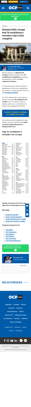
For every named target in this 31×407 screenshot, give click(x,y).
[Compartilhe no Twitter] (27, 210)
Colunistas (19, 308)
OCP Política (10, 236)
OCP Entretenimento (13, 241)
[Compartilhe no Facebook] (27, 206)
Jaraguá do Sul (9, 327)
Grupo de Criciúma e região (15, 221)
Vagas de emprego (15, 322)
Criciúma (11, 330)
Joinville (24, 327)
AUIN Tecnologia (22, 349)
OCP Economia (11, 239)
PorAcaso (17, 318)
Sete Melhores (7, 318)
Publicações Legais (20, 315)
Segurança (8, 304)
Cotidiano (16, 304)
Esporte (23, 304)
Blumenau (17, 327)
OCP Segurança (11, 232)
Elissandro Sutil (15, 66)
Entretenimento (12, 311)
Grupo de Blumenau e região (16, 219)
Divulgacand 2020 (11, 93)
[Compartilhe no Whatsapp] (27, 214)
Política (21, 311)
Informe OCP (9, 315)
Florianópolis (18, 330)
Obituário (25, 318)
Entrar (4, 1)
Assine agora (13, 1)
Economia (11, 308)
